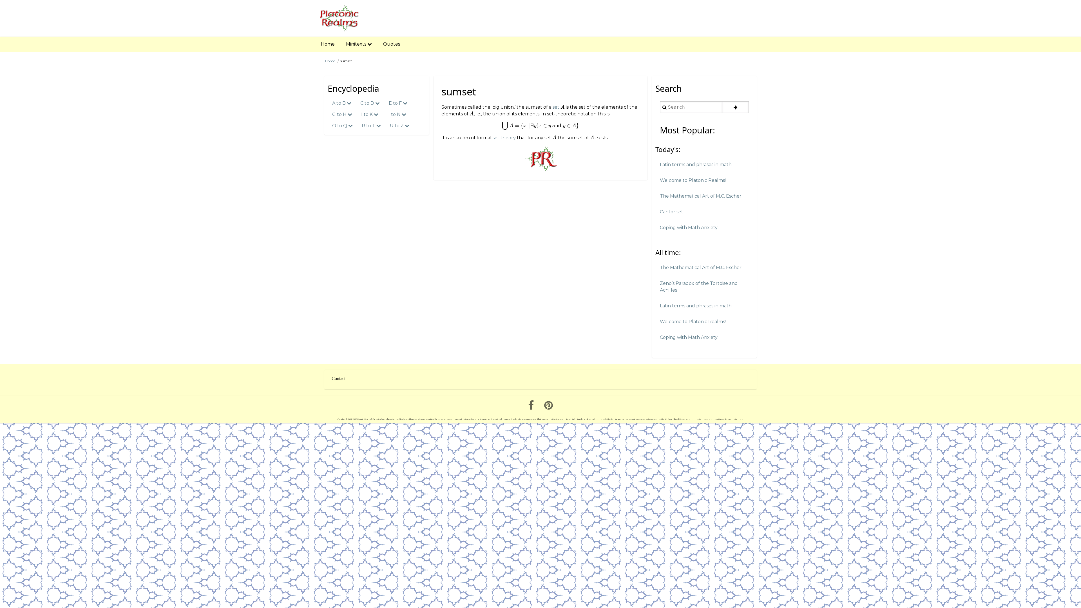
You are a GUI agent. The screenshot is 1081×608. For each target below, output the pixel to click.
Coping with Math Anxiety (689, 227)
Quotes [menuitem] (391, 44)
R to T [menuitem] (369, 125)
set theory (504, 137)
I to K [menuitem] (367, 114)
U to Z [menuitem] (397, 125)
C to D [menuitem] (367, 103)
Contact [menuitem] (338, 378)
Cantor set (671, 211)
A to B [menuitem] (339, 103)
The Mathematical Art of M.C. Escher (700, 196)
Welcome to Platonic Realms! (693, 180)
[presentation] (562, 107)
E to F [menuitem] (396, 103)
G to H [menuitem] (340, 114)
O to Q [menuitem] (340, 125)
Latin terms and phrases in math (696, 164)
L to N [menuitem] (394, 114)
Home (330, 61)
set (556, 107)
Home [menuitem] (328, 44)
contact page (737, 419)
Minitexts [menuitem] (356, 44)
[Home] (339, 18)
